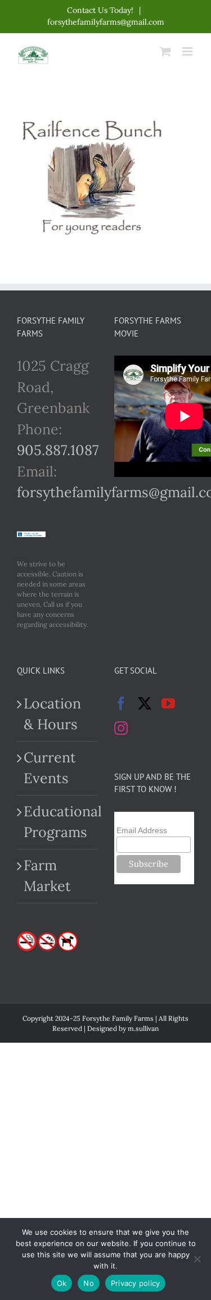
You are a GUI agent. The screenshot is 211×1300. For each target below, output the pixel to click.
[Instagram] (121, 728)
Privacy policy (135, 1283)
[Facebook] (121, 703)
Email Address (141, 830)
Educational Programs (58, 822)
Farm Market (47, 876)
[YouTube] (168, 703)
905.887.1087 (58, 450)
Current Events (50, 768)
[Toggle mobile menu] (188, 51)
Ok (62, 1283)
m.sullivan (143, 1028)
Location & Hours (52, 714)
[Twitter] (144, 703)
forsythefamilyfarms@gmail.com (105, 22)
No (88, 1283)
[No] (197, 1259)
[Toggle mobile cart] (165, 51)
